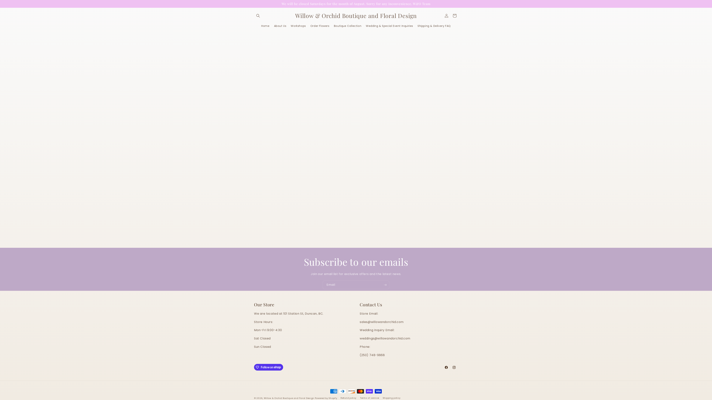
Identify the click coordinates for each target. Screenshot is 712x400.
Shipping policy (391, 397)
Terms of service (369, 397)
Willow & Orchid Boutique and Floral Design (289, 398)
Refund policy (348, 397)
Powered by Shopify (326, 398)
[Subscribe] (385, 285)
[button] (258, 16)
